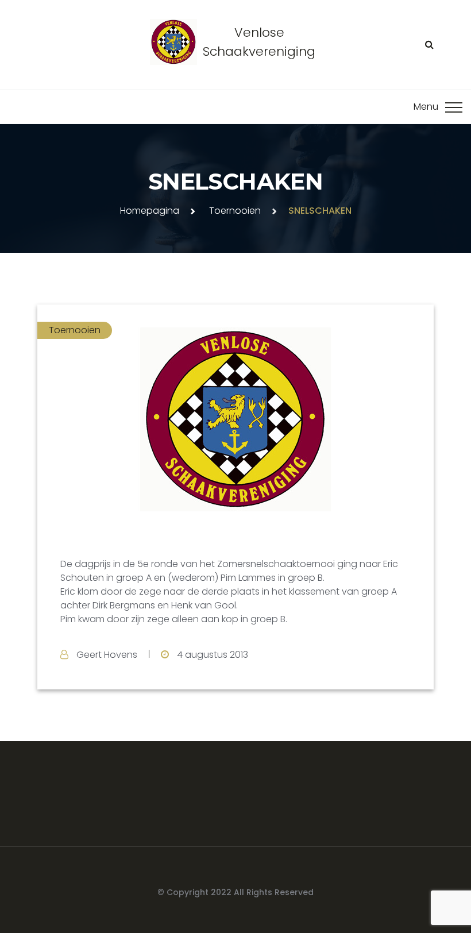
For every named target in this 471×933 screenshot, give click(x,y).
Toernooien (235, 210)
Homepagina (149, 210)
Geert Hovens (106, 654)
